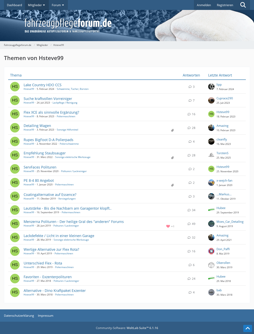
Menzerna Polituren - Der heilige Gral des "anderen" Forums (74, 221)
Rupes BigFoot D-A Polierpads (48, 139)
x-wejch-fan (224, 180)
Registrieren (225, 5)
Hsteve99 (29, 89)
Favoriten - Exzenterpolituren (48, 276)
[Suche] (243, 5)
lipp (219, 84)
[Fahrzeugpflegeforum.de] (137, 25)
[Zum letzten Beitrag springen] (211, 86)
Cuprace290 (224, 98)
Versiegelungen (67, 198)
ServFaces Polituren (40, 167)
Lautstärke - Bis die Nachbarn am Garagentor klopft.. (68, 208)
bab (219, 290)
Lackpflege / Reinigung (65, 102)
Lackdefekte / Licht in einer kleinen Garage (59, 235)
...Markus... (224, 194)
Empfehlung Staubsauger (45, 153)
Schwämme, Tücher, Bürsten (73, 89)
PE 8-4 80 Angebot (39, 180)
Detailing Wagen (37, 125)
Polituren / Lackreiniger (74, 171)
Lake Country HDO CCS (43, 84)
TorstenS (222, 153)
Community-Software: (127, 328)
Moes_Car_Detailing (229, 222)
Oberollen (223, 263)
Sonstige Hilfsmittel (67, 129)
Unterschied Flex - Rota (43, 263)
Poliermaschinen (66, 116)
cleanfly (221, 139)
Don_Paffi (223, 249)
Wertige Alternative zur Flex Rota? (51, 249)
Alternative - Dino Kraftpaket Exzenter (55, 290)
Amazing (222, 126)
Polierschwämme (69, 143)
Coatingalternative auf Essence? (50, 194)
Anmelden (204, 5)
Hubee (220, 208)
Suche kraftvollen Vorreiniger (48, 98)
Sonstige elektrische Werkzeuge (72, 157)
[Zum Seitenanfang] (247, 328)
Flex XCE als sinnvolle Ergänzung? (51, 112)
